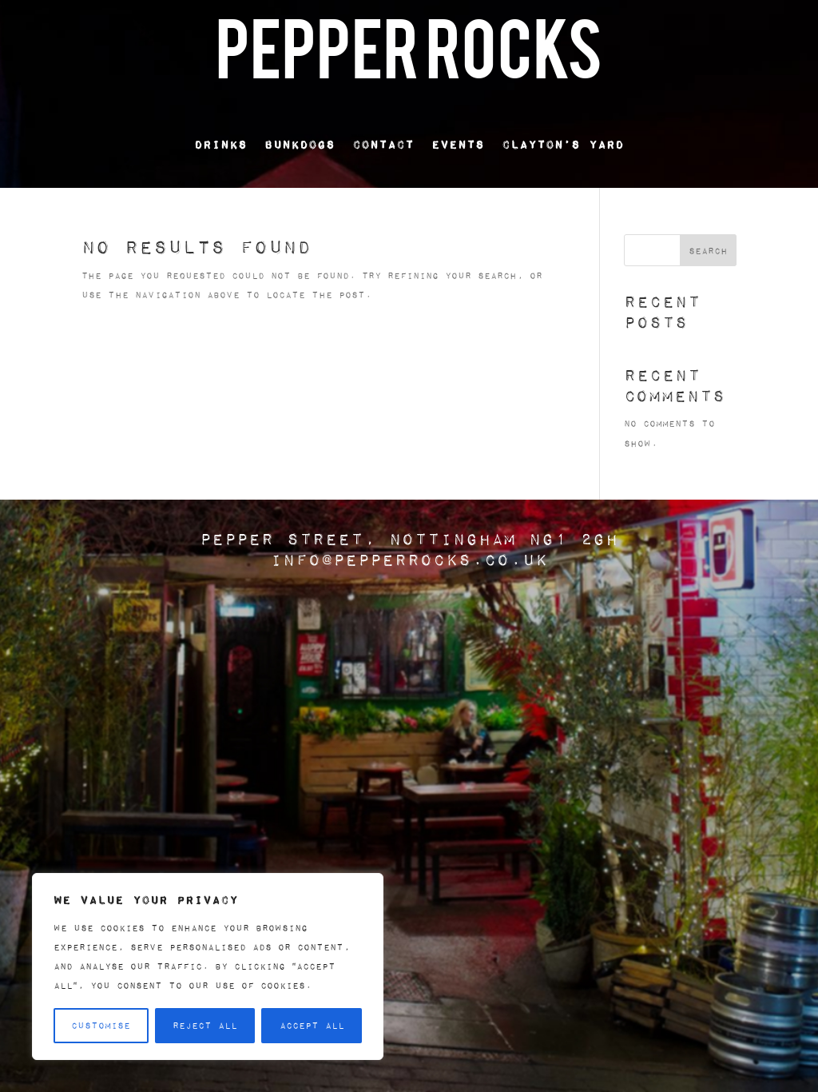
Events (457, 143)
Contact (383, 143)
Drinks (220, 143)
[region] (207, 966)
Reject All (205, 1025)
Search (708, 250)
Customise (100, 1025)
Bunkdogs (299, 143)
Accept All (312, 1025)
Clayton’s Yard (563, 143)
